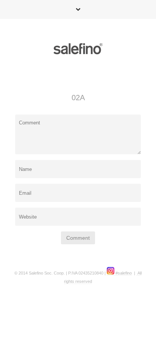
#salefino (123, 273)
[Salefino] (78, 50)
